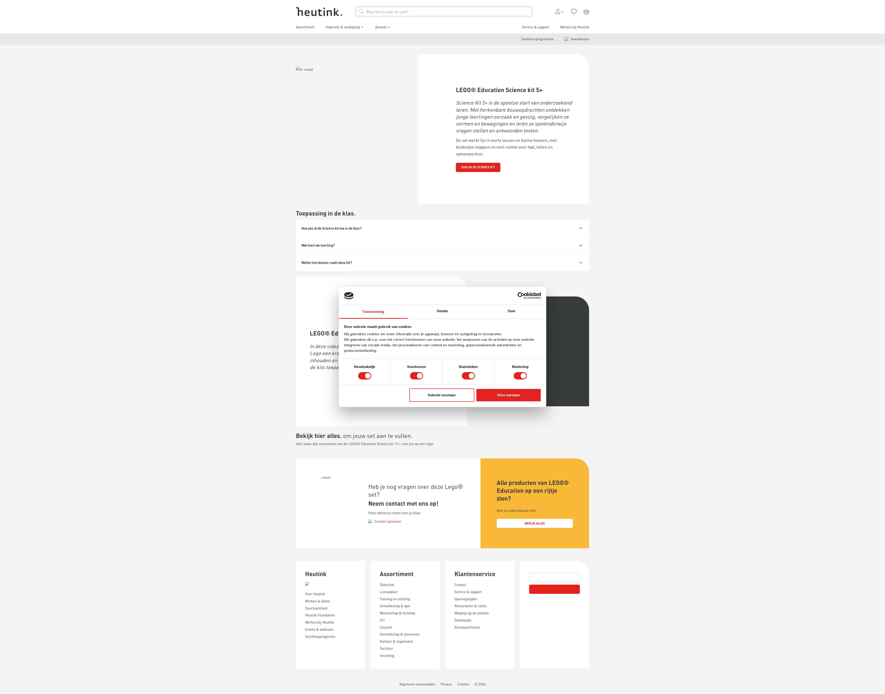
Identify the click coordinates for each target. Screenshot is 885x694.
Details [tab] (442, 311)
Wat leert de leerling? (318, 245)
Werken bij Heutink (574, 27)
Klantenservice (474, 573)
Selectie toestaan (442, 395)
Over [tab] (512, 311)
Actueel (380, 27)
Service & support (535, 27)
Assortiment (396, 573)
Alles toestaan (508, 395)
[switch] (416, 375)
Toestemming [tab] (373, 312)
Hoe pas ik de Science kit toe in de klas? (331, 228)
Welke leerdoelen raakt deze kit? (326, 262)
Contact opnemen (387, 521)
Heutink (316, 573)
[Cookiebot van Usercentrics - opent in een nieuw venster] (521, 295)
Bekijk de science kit (478, 167)
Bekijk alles (535, 523)
